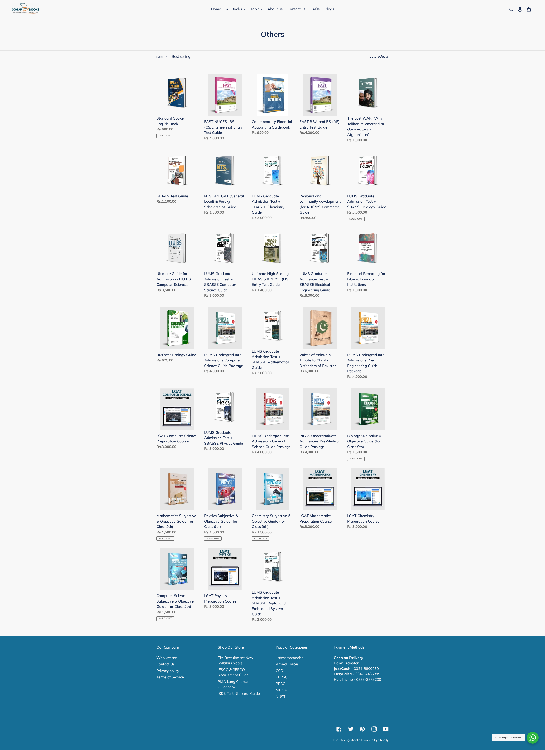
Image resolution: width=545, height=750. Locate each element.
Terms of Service (170, 677)
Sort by (161, 56)
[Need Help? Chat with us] (533, 738)
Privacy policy (167, 670)
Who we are (166, 657)
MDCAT (282, 690)
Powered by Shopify (375, 740)
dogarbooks (352, 740)
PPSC (280, 683)
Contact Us (165, 664)
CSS (279, 670)
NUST (280, 696)
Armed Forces (287, 664)
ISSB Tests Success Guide (239, 693)
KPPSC (282, 677)
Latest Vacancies (289, 657)
